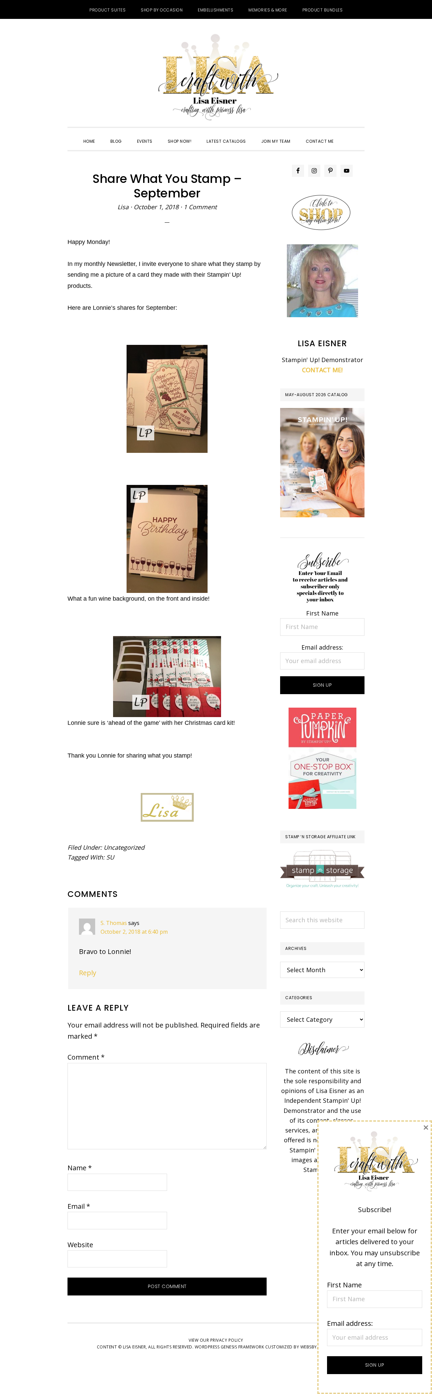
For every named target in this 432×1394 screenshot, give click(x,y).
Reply (87, 972)
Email (79, 1206)
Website (80, 1244)
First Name (322, 613)
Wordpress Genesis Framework (229, 1347)
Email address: (322, 647)
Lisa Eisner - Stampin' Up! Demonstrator (216, 78)
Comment (86, 1057)
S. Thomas (114, 923)
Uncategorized (124, 847)
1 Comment (200, 207)
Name (80, 1167)
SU (110, 857)
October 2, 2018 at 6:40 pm (134, 931)
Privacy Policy (226, 1340)
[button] (349, 135)
